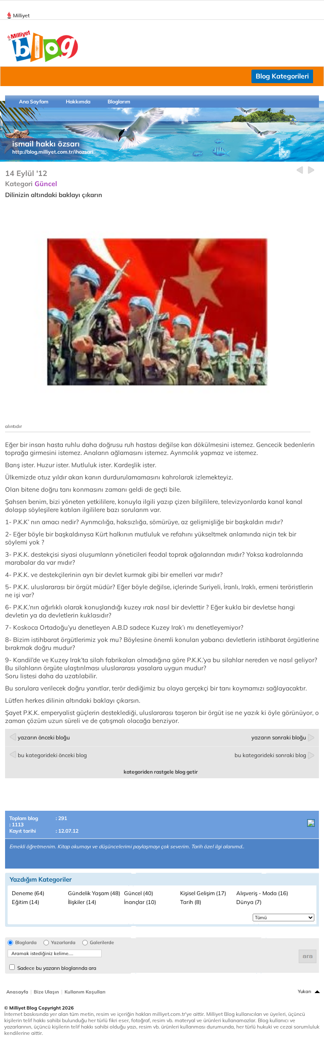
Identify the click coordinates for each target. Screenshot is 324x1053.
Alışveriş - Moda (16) (262, 893)
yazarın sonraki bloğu (278, 737)
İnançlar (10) (140, 902)
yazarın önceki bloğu (44, 737)
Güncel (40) (138, 893)
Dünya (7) (249, 902)
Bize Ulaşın (46, 992)
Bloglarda (26, 942)
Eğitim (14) (25, 902)
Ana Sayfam (34, 101)
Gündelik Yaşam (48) (94, 893)
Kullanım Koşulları (85, 992)
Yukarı (304, 991)
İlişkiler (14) (82, 902)
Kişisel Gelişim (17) (203, 893)
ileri (311, 170)
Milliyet (21, 15)
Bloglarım (119, 101)
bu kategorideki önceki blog (52, 755)
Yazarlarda (63, 942)
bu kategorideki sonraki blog (270, 755)
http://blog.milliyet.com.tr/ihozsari (52, 152)
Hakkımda (78, 101)
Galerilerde (102, 942)
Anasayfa (17, 992)
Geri (299, 170)
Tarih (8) (190, 902)
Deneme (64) (28, 893)
